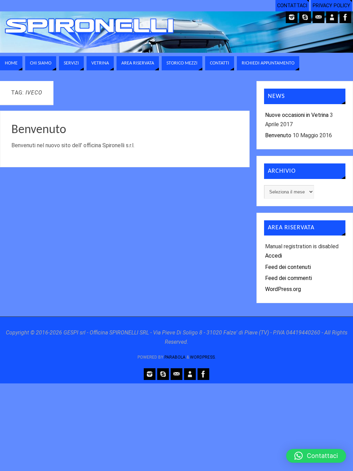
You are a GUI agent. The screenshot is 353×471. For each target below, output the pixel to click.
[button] (316, 456)
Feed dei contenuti (288, 267)
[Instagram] (291, 17)
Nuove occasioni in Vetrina (297, 115)
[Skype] (305, 17)
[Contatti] (332, 17)
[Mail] (318, 17)
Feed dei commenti (288, 278)
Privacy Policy (331, 6)
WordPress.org (283, 289)
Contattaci (292, 6)
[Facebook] (345, 17)
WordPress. (203, 357)
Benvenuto (38, 130)
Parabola (174, 357)
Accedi (273, 255)
